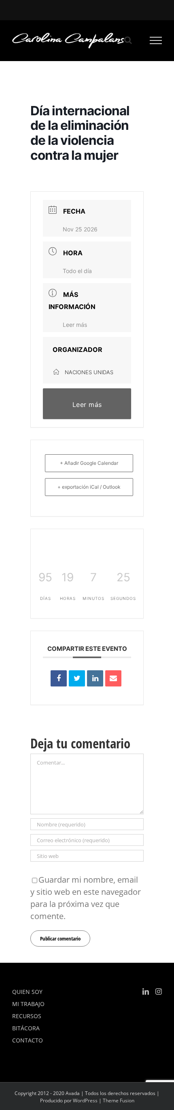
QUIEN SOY (27, 992)
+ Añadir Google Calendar (89, 463)
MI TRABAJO (28, 1004)
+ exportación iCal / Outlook (89, 487)
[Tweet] (77, 678)
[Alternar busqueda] (128, 40)
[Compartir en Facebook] (59, 678)
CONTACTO (27, 1040)
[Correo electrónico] (113, 678)
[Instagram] (158, 991)
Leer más (75, 324)
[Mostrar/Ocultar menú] (156, 40)
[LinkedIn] (95, 678)
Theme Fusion (118, 1100)
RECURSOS (26, 1016)
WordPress (85, 1100)
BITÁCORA (26, 1028)
